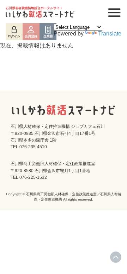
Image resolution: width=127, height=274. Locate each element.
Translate (109, 34)
